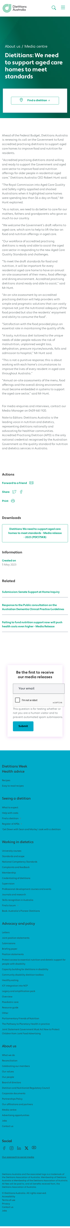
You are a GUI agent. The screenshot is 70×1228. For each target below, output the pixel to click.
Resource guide (10, 1008)
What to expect (10, 808)
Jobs (4, 1121)
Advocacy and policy (18, 924)
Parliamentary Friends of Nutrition (20, 1019)
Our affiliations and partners (17, 1104)
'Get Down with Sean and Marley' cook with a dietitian (31, 829)
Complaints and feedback (16, 867)
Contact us (7, 1126)
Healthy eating (10, 980)
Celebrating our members (16, 1066)
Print (5, 501)
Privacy (6, 1204)
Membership (9, 873)
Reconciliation (9, 1061)
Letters (6, 932)
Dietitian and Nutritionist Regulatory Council (26, 1088)
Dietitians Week (14, 766)
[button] (54, 8)
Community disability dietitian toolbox (23, 975)
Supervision (8, 884)
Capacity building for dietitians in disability (25, 969)
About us (12, 47)
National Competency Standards (19, 862)
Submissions (8, 943)
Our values (8, 1072)
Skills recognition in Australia (17, 900)
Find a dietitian (37, 100)
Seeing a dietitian (16, 798)
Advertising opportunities (15, 1115)
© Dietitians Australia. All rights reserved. (24, 1193)
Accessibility (8, 1197)
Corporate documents (13, 1093)
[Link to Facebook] (4, 1149)
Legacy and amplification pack (18, 991)
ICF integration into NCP (15, 986)
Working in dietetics (17, 842)
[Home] (15, 6)
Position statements (13, 954)
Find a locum (9, 906)
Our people (8, 1077)
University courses (11, 851)
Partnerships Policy (12, 1099)
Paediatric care (10, 1002)
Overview (7, 997)
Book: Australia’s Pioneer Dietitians (21, 911)
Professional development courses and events (26, 889)
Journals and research (14, 895)
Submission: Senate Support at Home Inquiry (31, 592)
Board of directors (11, 1083)
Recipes (6, 780)
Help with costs (10, 813)
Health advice (13, 771)
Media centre (35, 47)
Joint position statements (15, 938)
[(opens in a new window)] (20, 492)
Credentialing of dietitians (16, 878)
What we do (8, 1055)
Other (5, 1013)
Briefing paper (9, 949)
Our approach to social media (18, 1157)
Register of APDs (10, 824)
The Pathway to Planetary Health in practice (26, 1024)
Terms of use (8, 1200)
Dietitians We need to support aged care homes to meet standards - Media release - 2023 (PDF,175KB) (35, 533)
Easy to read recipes (13, 786)
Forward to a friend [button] (14, 483)
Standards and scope (13, 856)
